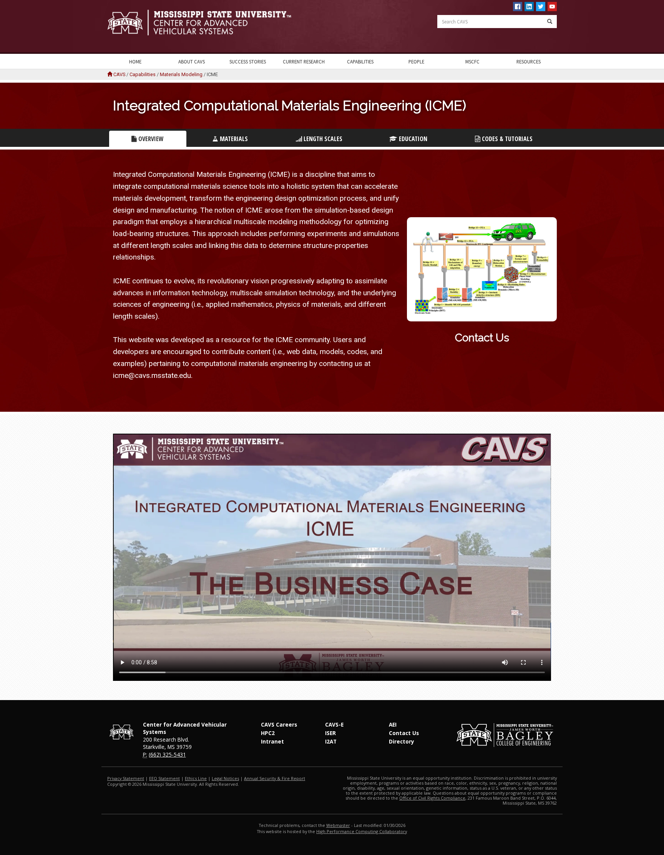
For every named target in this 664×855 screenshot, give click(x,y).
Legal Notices (225, 778)
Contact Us (482, 337)
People (416, 61)
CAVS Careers (279, 724)
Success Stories (247, 61)
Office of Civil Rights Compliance (432, 798)
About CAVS (191, 61)
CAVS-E (334, 724)
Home (135, 61)
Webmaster (338, 825)
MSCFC (472, 61)
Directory (401, 741)
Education (412, 139)
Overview (150, 139)
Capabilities (360, 61)
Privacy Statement (125, 778)
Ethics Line (196, 778)
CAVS (119, 74)
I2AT (331, 741)
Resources (528, 61)
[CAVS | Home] (216, 22)
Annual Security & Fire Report (274, 778)
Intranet (272, 741)
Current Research (304, 61)
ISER (330, 733)
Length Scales (322, 139)
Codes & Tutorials (506, 139)
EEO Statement (164, 778)
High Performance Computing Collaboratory (361, 831)
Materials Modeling (181, 74)
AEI (393, 724)
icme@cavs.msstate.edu (152, 375)
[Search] (550, 21)
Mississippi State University (126, 27)
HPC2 (268, 733)
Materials (233, 139)
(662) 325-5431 (167, 754)
